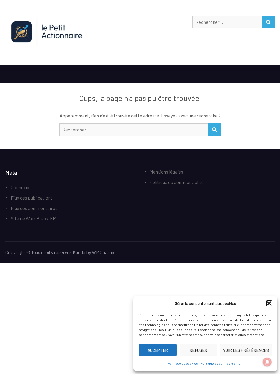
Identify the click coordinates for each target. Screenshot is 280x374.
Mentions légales (166, 171)
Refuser (198, 350)
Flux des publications (32, 197)
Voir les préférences (246, 350)
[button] (269, 303)
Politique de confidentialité (220, 363)
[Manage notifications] (267, 362)
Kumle (79, 252)
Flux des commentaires (34, 208)
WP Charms (103, 252)
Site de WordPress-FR (33, 218)
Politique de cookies (183, 363)
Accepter (158, 350)
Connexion (21, 187)
